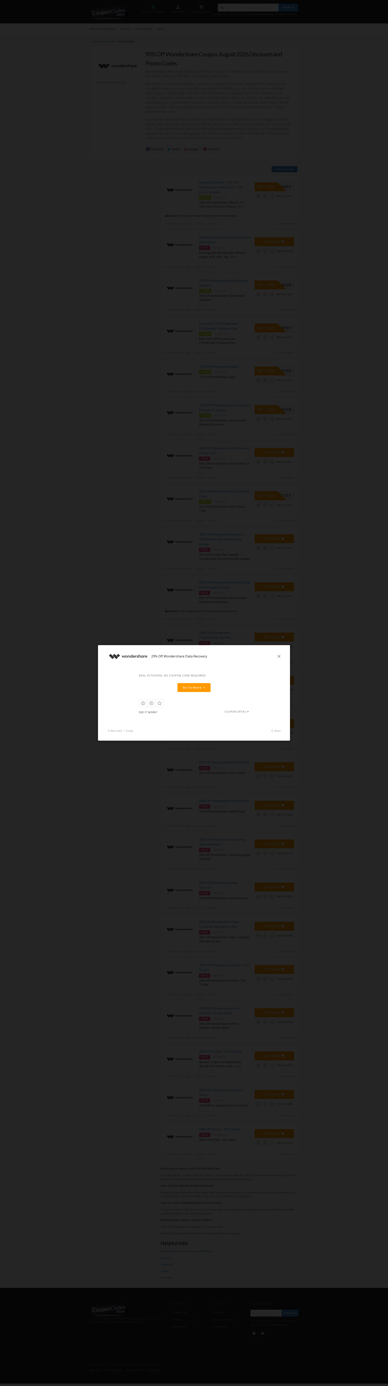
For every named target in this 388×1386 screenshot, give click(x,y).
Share (277, 731)
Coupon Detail (235, 711)
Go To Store (192, 687)
